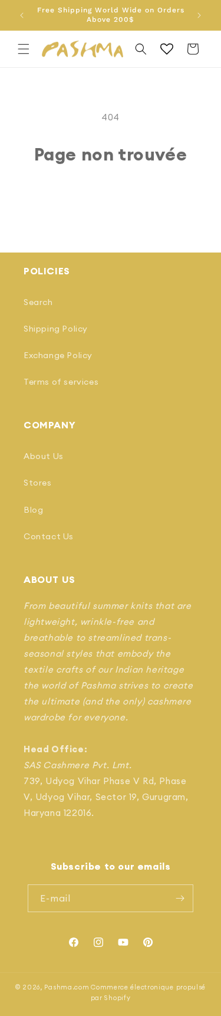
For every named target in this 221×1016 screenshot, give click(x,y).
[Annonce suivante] (199, 15)
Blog (33, 509)
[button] (24, 49)
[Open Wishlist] (167, 49)
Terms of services (61, 381)
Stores (38, 482)
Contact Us (49, 536)
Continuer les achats (111, 196)
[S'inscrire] (180, 898)
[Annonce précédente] (22, 15)
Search (38, 302)
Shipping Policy (56, 328)
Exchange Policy (58, 355)
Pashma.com (66, 987)
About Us (44, 456)
